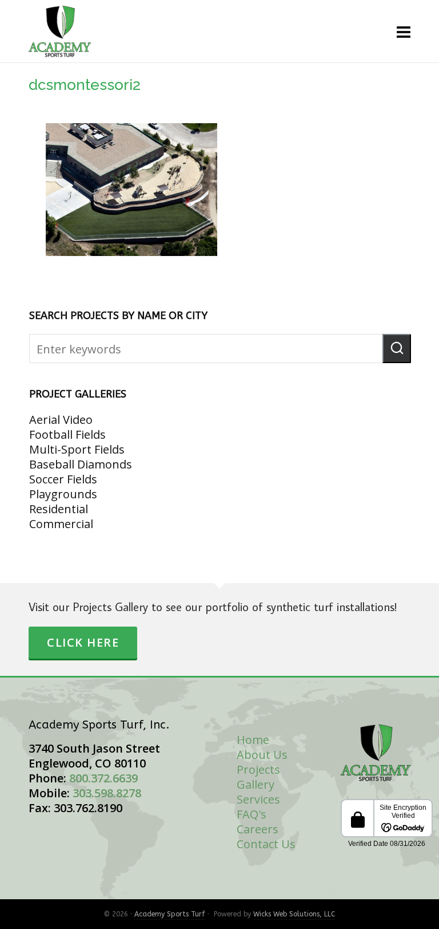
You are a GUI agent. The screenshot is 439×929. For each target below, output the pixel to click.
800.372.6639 (103, 778)
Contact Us (266, 844)
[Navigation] (403, 31)
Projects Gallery (258, 777)
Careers (257, 829)
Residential (58, 509)
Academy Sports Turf (169, 914)
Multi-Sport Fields (77, 449)
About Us (262, 754)
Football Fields (67, 434)
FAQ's (251, 814)
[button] (396, 348)
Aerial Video (61, 419)
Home (253, 739)
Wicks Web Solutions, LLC (294, 914)
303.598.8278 (107, 793)
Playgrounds (63, 494)
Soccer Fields (63, 479)
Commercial (61, 524)
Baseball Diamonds (80, 464)
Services (258, 799)
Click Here (83, 642)
